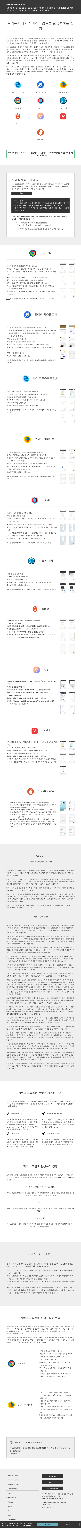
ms (71, 8)
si (32, 11)
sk (34, 11)
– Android (9, 1502)
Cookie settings (46, 1507)
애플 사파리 (63, 108)
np (14, 11)
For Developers (52, 1488)
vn (49, 11)
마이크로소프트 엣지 (17, 92)
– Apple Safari (11, 1498)
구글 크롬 (18, 108)
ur (46, 11)
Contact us (52, 1476)
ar (8, 8)
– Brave (9, 1506)
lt (65, 8)
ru (26, 11)
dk (26, 8)
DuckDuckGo (40, 140)
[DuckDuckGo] (40, 132)
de (23, 8)
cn (17, 8)
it (57, 8)
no (11, 11)
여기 (8, 299)
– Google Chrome (12, 1475)
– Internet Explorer (12, 1480)
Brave (18, 124)
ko (62, 8)
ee (29, 8)
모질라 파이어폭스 (63, 92)
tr (40, 11)
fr (40, 8)
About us (52, 1482)
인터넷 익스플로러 (40, 92)
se (29, 11)
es (35, 8)
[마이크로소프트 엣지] (17, 85)
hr (48, 8)
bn (14, 8)
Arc (40, 124)
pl (17, 11)
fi (37, 8)
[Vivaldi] (63, 116)
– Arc (8, 1511)
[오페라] (40, 100)
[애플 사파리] (63, 100)
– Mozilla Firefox (12, 1489)
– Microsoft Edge (12, 1484)
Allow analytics (47, 1524)
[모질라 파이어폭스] (63, 85)
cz (20, 8)
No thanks (69, 1524)
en (32, 8)
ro (23, 11)
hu (51, 8)
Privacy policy (46, 1504)
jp (59, 8)
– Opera (9, 1493)
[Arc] (40, 116)
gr (43, 8)
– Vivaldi (9, 1515)
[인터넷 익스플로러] (40, 85)
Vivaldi (63, 124)
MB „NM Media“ (61, 1502)
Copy (21, 193)
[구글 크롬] (17, 100)
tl (37, 11)
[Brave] (17, 116)
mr (68, 8)
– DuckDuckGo (11, 1520)
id (55, 8)
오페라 (40, 108)
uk (43, 11)
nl (8, 11)
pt (20, 11)
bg (11, 8)
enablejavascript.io (15, 4)
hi (46, 8)
